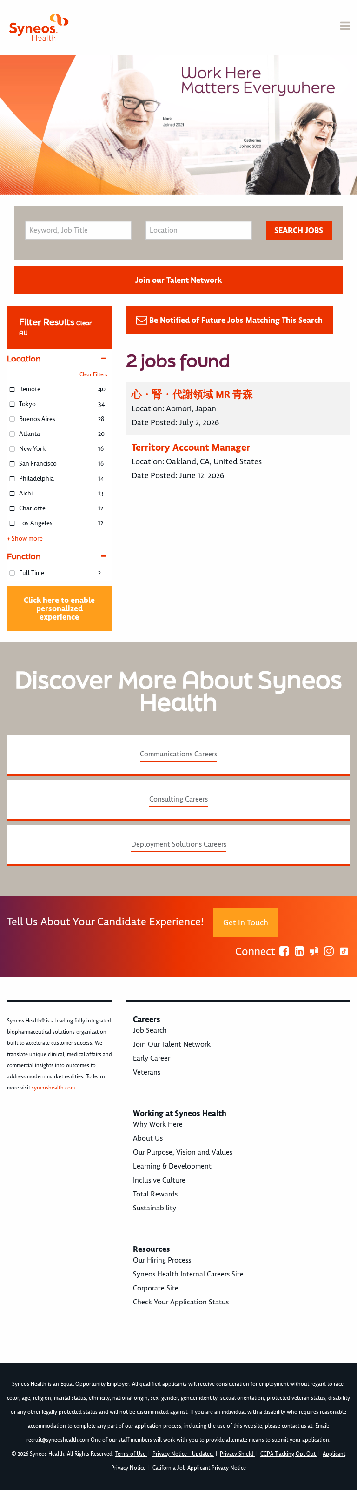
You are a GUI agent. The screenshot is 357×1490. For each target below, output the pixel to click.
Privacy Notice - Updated (183, 1453)
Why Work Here (158, 1124)
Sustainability (154, 1208)
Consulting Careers (178, 799)
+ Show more (25, 538)
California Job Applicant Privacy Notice (199, 1467)
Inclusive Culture (159, 1180)
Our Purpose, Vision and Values (182, 1152)
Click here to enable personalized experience (59, 608)
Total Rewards (155, 1194)
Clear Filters (93, 374)
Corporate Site (155, 1288)
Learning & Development (172, 1166)
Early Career (151, 1058)
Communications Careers (178, 754)
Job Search (150, 1030)
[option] (178, 125)
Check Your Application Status (181, 1302)
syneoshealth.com (53, 1087)
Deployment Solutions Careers (178, 844)
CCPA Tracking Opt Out (288, 1453)
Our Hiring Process (162, 1260)
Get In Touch (245, 922)
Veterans (146, 1072)
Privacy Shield (237, 1453)
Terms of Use (131, 1453)
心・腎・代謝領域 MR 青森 (192, 394)
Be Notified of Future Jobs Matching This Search (236, 320)
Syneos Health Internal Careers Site (188, 1274)
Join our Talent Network (178, 280)
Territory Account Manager (191, 447)
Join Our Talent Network (172, 1044)
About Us (148, 1138)
